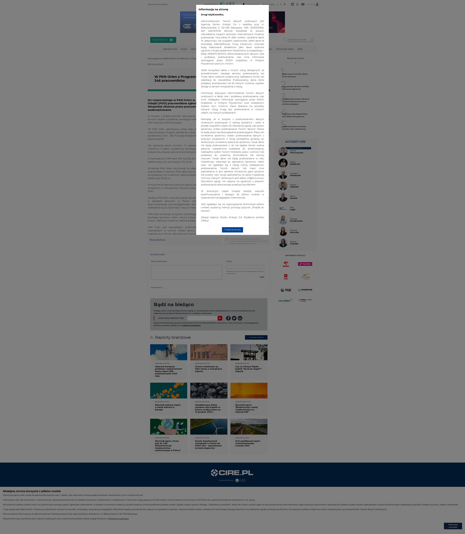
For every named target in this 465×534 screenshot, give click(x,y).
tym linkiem (219, 106)
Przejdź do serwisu (232, 230)
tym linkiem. (227, 63)
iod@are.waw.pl (255, 178)
